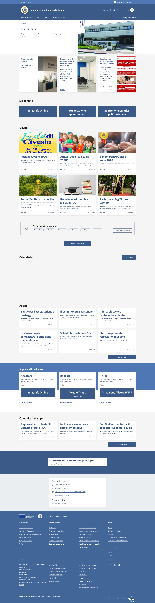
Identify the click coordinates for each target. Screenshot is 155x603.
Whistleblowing (54, 581)
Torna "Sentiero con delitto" (38, 199)
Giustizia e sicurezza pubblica (88, 531)
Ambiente (52, 528)
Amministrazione (27, 17)
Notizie (110, 534)
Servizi (47, 17)
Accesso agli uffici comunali (27, 60)
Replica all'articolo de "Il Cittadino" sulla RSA (36, 425)
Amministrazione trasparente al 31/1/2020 (89, 570)
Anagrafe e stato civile (56, 531)
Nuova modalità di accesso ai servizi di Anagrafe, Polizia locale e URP (67, 62)
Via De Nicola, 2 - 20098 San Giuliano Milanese (32, 565)
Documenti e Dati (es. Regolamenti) (31, 534)
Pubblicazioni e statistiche (117, 537)
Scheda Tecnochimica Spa (75, 333)
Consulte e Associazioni (27, 531)
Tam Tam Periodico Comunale (118, 541)
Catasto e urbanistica (56, 541)
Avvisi (110, 528)
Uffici (21, 544)
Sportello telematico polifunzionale (117, 112)
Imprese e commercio (86, 534)
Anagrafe (26, 375)
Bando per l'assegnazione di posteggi (38, 313)
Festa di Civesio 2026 (34, 156)
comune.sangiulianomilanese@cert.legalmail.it (33, 583)
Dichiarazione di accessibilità (88, 587)
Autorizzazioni (54, 537)
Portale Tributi (77, 392)
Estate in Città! (29, 28)
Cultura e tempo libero (56, 544)
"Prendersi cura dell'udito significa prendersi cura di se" (107, 61)
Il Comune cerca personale (76, 311)
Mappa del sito (47, 596)
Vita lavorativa (83, 547)
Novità (39, 17)
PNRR (103, 375)
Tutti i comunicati (122, 444)
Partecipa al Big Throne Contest (114, 200)
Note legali (82, 584)
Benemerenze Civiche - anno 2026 (114, 158)
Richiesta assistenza (56, 575)
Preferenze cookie (25, 596)
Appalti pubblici (54, 534)
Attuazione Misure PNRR (117, 392)
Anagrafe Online (38, 110)
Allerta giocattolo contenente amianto (112, 313)
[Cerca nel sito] (132, 10)
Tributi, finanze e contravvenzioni (90, 544)
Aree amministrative (26, 528)
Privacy (81, 578)
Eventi (110, 552)
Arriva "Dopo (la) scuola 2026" (74, 158)
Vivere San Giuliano (59, 17)
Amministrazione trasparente (88, 565)
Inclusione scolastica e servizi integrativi (74, 425)
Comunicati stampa (114, 531)
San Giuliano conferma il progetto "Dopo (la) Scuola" (116, 425)
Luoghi (110, 555)
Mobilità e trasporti (85, 537)
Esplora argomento (27, 402)
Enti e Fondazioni (25, 537)
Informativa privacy (85, 581)
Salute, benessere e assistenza (89, 541)
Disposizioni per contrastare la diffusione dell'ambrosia (36, 336)
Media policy (36, 596)
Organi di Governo (25, 541)
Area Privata (57, 596)
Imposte (65, 375)
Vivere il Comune (106, 86)
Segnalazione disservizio (57, 568)
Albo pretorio (83, 575)
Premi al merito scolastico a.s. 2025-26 (76, 200)
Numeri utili (53, 578)
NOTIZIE (23, 169)
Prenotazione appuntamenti (77, 112)
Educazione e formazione (87, 528)
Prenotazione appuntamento (59, 571)
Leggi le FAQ (53, 565)
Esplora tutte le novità (77, 243)
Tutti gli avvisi (122, 357)
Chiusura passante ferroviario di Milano (112, 334)
